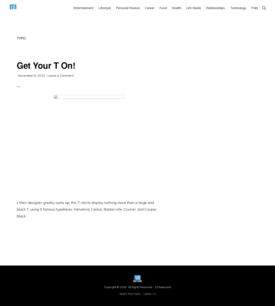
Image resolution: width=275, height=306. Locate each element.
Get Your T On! (46, 65)
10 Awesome (163, 287)
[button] (264, 7)
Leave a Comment (61, 75)
